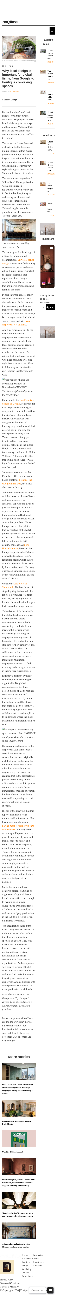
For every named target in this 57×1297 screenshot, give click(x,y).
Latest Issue (38, 1261)
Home (25, 1254)
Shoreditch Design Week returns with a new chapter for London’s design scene (17, 1214)
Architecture (27, 1258)
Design (14, 100)
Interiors (26, 1261)
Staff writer (14, 91)
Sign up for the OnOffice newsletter (47, 299)
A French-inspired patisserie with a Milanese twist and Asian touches (16, 1245)
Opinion (26, 1272)
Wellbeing (26, 1269)
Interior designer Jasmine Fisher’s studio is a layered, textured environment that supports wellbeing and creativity (18, 1182)
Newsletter (38, 1254)
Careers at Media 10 (9, 1286)
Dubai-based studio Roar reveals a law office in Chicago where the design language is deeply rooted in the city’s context (17, 1089)
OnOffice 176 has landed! (12, 1151)
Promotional (27, 1276)
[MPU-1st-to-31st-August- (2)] (47, 229)
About (36, 1258)
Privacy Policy (6, 1279)
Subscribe (37, 1265)
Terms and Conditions (10, 1283)
